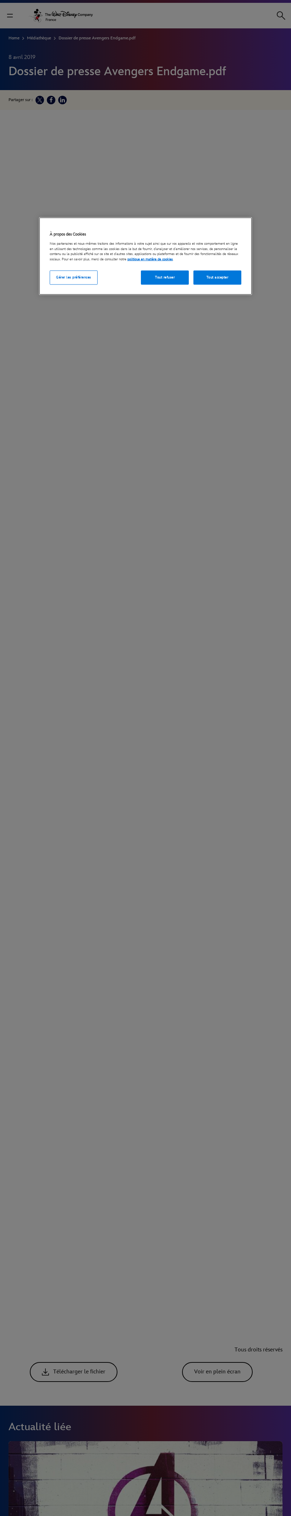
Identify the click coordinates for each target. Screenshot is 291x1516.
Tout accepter (217, 277)
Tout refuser (165, 277)
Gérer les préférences (73, 277)
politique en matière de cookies (150, 259)
